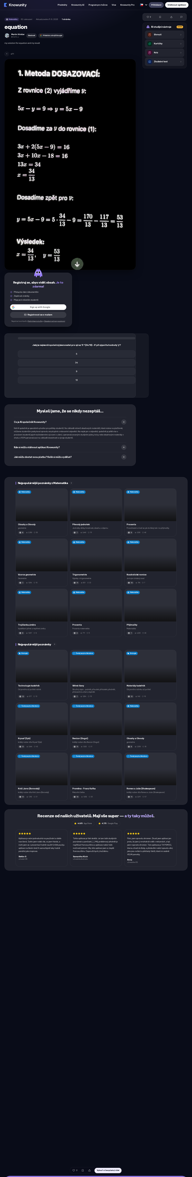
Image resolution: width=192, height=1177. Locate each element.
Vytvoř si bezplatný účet (108, 1170)
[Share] (171, 17)
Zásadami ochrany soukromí (54, 321)
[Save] (160, 17)
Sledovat (31, 35)
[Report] (181, 17)
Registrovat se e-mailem (40, 314)
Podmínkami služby (35, 321)
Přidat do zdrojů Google (52, 35)
